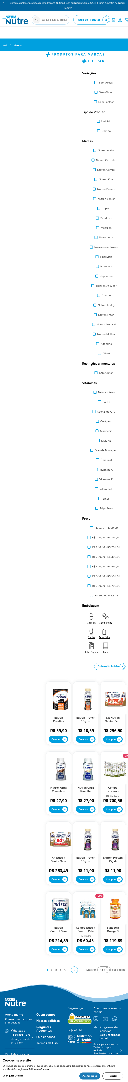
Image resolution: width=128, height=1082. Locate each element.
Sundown (106, 218)
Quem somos (45, 1014)
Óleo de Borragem (106, 450)
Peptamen (106, 276)
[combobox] (50, 20)
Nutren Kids (106, 179)
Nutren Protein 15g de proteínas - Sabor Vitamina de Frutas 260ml (85, 719)
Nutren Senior (106, 199)
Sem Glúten (106, 92)
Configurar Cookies (13, 1075)
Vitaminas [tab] (89, 383)
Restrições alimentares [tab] (98, 364)
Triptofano (106, 508)
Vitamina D (106, 479)
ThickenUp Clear (106, 286)
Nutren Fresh (106, 315)
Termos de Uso (47, 1043)
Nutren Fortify (106, 305)
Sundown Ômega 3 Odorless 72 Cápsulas (113, 929)
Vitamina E (106, 489)
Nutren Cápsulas (106, 160)
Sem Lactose (106, 102)
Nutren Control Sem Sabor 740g (58, 929)
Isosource (106, 266)
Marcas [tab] (87, 141)
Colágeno (106, 421)
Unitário (106, 121)
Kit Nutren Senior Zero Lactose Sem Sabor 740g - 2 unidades (112, 719)
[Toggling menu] (4, 20)
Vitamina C (106, 469)
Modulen (106, 228)
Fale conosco (45, 1037)
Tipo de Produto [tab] (93, 112)
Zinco (106, 498)
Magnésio (106, 431)
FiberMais (106, 257)
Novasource (106, 237)
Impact (106, 208)
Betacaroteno (106, 392)
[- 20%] (115, 783)
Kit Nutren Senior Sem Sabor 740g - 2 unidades (58, 859)
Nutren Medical (106, 324)
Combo (106, 131)
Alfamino (106, 344)
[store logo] (17, 20)
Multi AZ (106, 440)
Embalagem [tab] (90, 606)
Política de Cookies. (39, 1069)
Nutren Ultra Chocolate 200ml (58, 789)
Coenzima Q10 (106, 411)
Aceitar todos (89, 1075)
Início (5, 45)
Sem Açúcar (106, 82)
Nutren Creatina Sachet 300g (58, 719)
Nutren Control (106, 170)
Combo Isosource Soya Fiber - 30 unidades (113, 789)
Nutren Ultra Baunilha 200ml (86, 789)
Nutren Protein (106, 189)
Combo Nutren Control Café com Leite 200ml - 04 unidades (85, 929)
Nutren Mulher (106, 334)
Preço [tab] (86, 518)
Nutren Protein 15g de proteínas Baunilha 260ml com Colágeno (85, 859)
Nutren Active (106, 150)
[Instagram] (98, 1020)
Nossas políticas (48, 1021)
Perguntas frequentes (44, 1028)
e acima (106, 595)
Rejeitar (113, 1075)
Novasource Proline (106, 247)
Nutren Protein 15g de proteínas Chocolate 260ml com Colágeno (113, 859)
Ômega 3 (106, 460)
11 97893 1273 (21, 1034)
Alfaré (106, 353)
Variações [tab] (89, 73)
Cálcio (106, 402)
